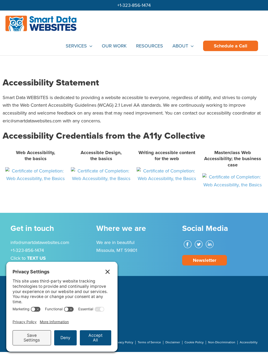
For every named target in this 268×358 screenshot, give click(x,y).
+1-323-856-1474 (134, 5)
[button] (230, 46)
